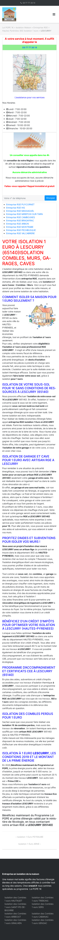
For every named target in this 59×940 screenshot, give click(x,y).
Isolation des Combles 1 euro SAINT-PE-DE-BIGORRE (15, 907)
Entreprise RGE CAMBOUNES (20, 217)
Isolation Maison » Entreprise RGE (32, 27)
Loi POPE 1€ (8, 27)
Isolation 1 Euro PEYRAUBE (30, 837)
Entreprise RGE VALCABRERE (20, 233)
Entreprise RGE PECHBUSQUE (21, 230)
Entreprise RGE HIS (15, 207)
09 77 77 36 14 (29, 3)
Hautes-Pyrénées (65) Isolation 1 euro (20, 30)
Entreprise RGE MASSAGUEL (20, 211)
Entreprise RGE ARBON (17, 223)
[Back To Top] (51, 932)
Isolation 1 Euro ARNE (28, 844)
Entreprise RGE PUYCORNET (20, 204)
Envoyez (50, 198)
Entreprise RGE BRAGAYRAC (20, 220)
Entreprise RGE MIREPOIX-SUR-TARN (24, 214)
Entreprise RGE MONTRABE (19, 227)
